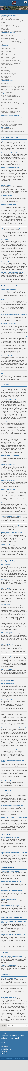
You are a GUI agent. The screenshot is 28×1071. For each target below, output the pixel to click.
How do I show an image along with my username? (13, 40)
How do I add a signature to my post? (9, 50)
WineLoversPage (5, 1048)
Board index (3, 1042)
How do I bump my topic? (7, 64)
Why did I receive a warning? (7, 58)
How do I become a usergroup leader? (10, 88)
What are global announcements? (9, 73)
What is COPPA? (5, 28)
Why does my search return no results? (10, 109)
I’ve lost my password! (6, 24)
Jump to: (4, 1025)
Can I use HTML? (5, 69)
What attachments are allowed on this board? (11, 124)
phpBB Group (16, 981)
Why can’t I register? (5, 29)
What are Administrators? (7, 82)
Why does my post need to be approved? (10, 63)
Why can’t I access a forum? (7, 56)
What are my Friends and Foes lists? (9, 102)
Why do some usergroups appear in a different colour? (14, 89)
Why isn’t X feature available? (8, 130)
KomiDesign (21, 1058)
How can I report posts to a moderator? (10, 60)
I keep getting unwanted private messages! (11, 96)
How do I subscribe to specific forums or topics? (12, 120)
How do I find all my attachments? (9, 125)
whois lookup (22, 1003)
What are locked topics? (6, 77)
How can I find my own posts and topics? (10, 114)
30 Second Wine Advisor (6, 1049)
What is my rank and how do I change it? (10, 41)
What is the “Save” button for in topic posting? (11, 61)
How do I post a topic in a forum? (8, 47)
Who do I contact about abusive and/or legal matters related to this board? (13, 132)
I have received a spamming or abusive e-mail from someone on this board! (13, 98)
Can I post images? (5, 72)
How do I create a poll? (6, 51)
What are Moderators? (6, 83)
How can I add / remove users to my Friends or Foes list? (13, 104)
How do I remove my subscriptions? (9, 121)
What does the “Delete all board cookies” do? (11, 31)
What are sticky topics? (6, 76)
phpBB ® (8, 1058)
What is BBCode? (5, 67)
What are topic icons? (6, 79)
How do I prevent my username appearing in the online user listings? (14, 21)
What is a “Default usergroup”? (8, 91)
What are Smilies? (5, 70)
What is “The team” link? (6, 92)
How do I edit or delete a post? (8, 48)
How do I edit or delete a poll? (8, 54)
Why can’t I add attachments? (8, 57)
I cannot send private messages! (8, 95)
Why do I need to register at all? (8, 18)
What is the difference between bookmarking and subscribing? (12, 117)
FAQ (2, 1044)
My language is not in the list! (7, 38)
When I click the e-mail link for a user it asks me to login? (12, 43)
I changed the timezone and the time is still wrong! (12, 37)
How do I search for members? (8, 112)
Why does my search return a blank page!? (11, 111)
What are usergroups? (6, 85)
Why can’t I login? (5, 16)
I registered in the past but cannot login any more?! (13, 26)
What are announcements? (7, 74)
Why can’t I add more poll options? (9, 53)
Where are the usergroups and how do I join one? (12, 86)
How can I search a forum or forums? (9, 108)
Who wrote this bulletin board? (8, 128)
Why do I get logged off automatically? (10, 19)
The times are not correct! (7, 35)
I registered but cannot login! (7, 25)
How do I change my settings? (8, 34)
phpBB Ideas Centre (16, 991)
